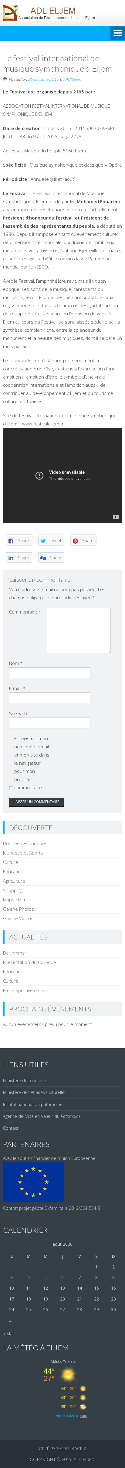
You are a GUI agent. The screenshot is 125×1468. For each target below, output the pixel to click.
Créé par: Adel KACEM (62, 1448)
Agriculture (14, 881)
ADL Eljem (84, 1459)
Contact (11, 1128)
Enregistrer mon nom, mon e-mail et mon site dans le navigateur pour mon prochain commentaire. (31, 762)
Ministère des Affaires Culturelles (34, 1092)
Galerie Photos (18, 909)
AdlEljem (73, 79)
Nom (16, 663)
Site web (18, 713)
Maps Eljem (14, 900)
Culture (10, 862)
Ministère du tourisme (24, 1080)
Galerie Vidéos (18, 918)
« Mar (8, 1333)
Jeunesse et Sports (23, 853)
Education (13, 871)
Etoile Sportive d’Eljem (25, 990)
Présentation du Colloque (29, 962)
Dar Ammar (14, 953)
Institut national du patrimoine (32, 1104)
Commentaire (25, 612)
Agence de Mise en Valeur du (42, 1116)
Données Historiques (25, 843)
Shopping (12, 890)
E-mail (17, 688)
